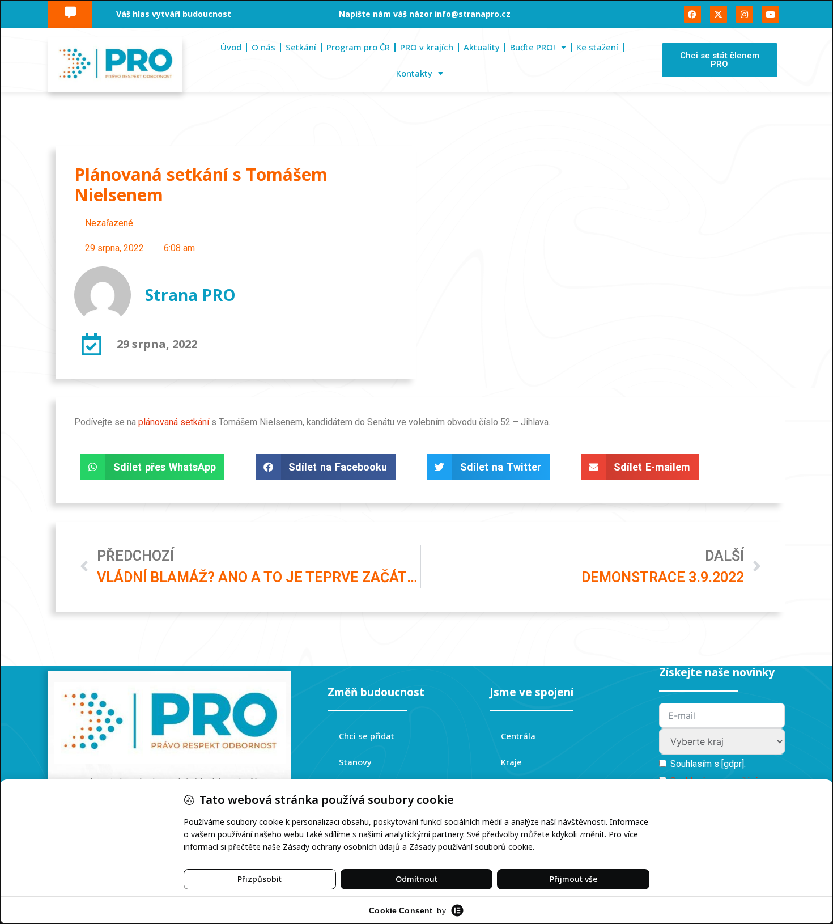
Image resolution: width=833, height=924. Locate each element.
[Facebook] (692, 14)
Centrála (518, 735)
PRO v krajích (426, 47)
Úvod (230, 47)
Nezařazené (109, 223)
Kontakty (414, 73)
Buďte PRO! (532, 47)
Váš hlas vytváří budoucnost (173, 14)
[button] (152, 467)
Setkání (301, 47)
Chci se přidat (366, 735)
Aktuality (482, 47)
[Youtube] (770, 14)
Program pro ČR (358, 47)
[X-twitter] (718, 14)
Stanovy (355, 762)
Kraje (511, 762)
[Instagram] (744, 14)
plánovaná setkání (173, 422)
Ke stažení (597, 47)
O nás (263, 47)
